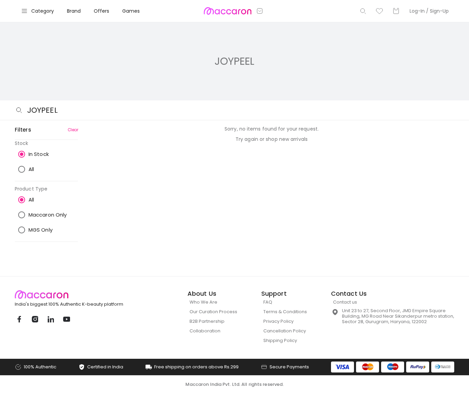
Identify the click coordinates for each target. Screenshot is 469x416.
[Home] (227, 11)
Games (131, 11)
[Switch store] (259, 10)
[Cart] (396, 11)
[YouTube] (66, 319)
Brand (74, 11)
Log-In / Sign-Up (429, 11)
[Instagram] (35, 319)
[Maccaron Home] (82, 294)
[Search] (363, 11)
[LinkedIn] (50, 319)
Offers (101, 11)
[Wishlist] (379, 11)
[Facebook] (19, 319)
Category (42, 11)
